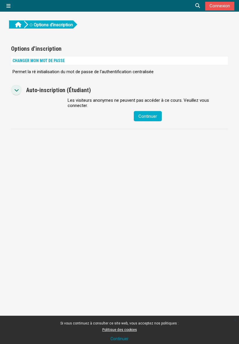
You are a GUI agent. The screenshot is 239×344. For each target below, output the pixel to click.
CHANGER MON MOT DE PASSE (39, 60)
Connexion (220, 5)
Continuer (119, 338)
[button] (16, 90)
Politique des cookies (119, 330)
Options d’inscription (53, 24)
